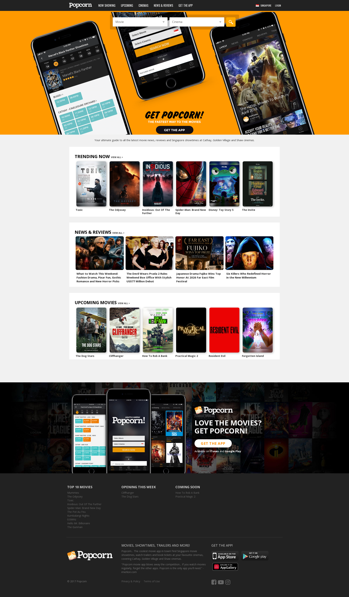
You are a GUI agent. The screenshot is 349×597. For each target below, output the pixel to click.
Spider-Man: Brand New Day (190, 211)
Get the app (185, 5)
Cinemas (143, 5)
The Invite (248, 210)
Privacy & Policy (130, 581)
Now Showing (106, 5)
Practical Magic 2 (186, 356)
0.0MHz (71, 519)
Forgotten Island (253, 356)
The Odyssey (117, 210)
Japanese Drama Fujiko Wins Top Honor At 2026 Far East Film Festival (198, 277)
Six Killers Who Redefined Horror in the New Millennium (248, 275)
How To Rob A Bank (154, 356)
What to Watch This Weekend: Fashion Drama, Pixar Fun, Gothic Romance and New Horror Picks (99, 277)
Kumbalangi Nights (78, 515)
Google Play (233, 451)
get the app (213, 443)
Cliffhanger (116, 356)
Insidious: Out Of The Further (156, 211)
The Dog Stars (85, 356)
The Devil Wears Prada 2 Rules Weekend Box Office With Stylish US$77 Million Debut (149, 277)
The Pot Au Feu (76, 512)
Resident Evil (217, 356)
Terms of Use (152, 581)
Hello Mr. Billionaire (78, 523)
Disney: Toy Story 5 (221, 210)
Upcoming (127, 5)
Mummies (73, 492)
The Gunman (75, 527)
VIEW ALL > (117, 157)
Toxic (79, 210)
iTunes (214, 451)
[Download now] (174, 71)
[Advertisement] (174, 370)
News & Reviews (163, 5)
